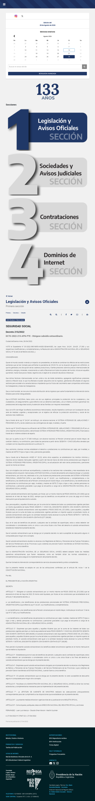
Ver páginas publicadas (15, 320)
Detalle (23, 313)
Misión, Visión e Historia (15, 738)
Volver (10, 296)
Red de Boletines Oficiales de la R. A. (19, 757)
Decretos (16, 313)
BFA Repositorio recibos (58, 738)
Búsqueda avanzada (47, 73)
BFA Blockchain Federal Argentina (18, 760)
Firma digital (54, 745)
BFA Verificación (55, 741)
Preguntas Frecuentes (57, 754)
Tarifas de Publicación (14, 747)
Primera (8, 313)
